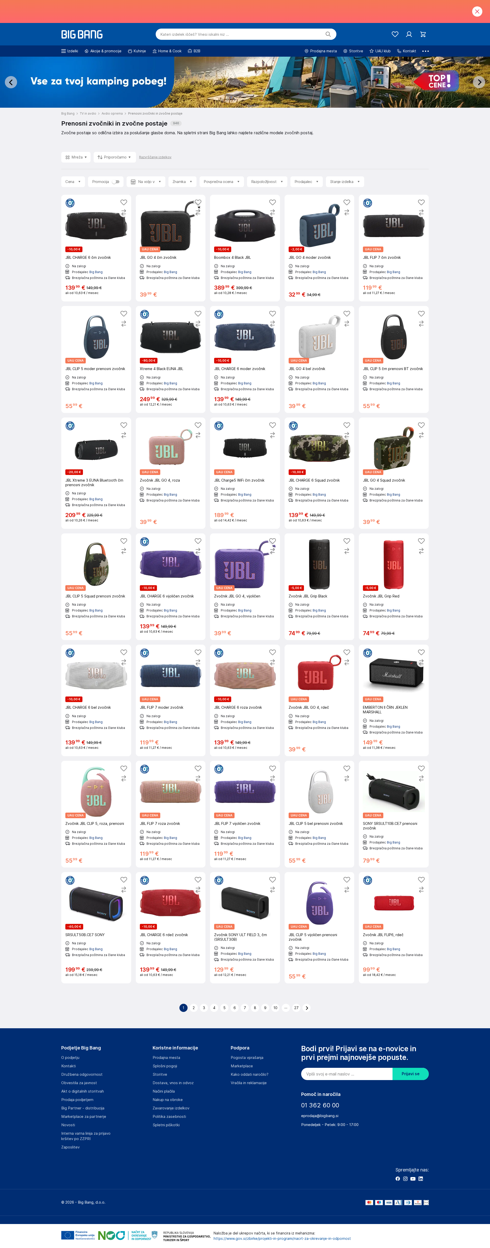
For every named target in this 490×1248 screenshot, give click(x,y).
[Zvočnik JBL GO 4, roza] (170, 473)
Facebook (397, 1178)
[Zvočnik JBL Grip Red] (393, 587)
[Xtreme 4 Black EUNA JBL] (170, 359)
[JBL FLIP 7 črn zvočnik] (393, 248)
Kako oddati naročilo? (249, 1074)
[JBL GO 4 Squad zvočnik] (393, 473)
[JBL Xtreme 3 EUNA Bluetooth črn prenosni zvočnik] (96, 473)
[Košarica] (423, 34)
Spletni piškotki (166, 1125)
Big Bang (96, 272)
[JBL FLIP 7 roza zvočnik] (170, 814)
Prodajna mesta (166, 1057)
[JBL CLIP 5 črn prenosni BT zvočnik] (393, 359)
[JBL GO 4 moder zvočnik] (319, 248)
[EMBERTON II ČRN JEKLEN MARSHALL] (393, 700)
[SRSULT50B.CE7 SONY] (96, 927)
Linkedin (420, 1178)
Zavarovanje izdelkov (171, 1108)
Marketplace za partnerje (83, 1116)
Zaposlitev (70, 1147)
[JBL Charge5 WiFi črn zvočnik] (245, 473)
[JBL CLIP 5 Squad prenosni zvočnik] (96, 587)
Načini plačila (164, 1091)
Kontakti (68, 1066)
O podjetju (70, 1057)
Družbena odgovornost (82, 1074)
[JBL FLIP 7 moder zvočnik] (170, 700)
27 (296, 1008)
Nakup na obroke (168, 1099)
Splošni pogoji (165, 1066)
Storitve (160, 1074)
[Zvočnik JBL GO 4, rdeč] (319, 700)
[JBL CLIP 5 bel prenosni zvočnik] (319, 814)
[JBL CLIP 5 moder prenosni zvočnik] (96, 359)
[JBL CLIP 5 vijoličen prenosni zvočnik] (319, 927)
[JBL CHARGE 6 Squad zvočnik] (319, 473)
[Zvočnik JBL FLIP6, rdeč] (393, 927)
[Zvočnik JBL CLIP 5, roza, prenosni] (96, 814)
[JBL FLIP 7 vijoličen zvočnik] (245, 814)
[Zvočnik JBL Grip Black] (319, 587)
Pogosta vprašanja (247, 1057)
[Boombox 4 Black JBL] (245, 248)
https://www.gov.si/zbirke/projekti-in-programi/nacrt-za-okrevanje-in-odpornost (282, 1239)
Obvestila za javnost (79, 1083)
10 (275, 1008)
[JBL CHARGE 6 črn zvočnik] (96, 248)
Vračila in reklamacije (249, 1083)
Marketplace (242, 1066)
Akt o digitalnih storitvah (82, 1091)
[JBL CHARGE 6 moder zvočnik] (245, 359)
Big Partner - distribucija (82, 1108)
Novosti (68, 1125)
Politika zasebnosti (169, 1116)
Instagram (405, 1178)
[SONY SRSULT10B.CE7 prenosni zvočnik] (393, 814)
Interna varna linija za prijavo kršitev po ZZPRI (86, 1136)
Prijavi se (411, 1073)
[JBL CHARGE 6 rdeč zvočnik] (170, 927)
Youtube (413, 1178)
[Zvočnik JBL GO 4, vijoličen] (245, 587)
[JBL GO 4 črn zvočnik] (170, 248)
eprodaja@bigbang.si (319, 1116)
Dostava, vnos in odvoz (173, 1083)
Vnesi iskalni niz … (194, 34)
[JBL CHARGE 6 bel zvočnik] (96, 700)
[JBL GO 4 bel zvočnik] (319, 359)
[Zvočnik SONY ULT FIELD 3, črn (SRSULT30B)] (245, 927)
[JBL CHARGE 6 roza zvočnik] (245, 700)
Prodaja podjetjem (77, 1099)
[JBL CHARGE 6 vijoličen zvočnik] (170, 587)
